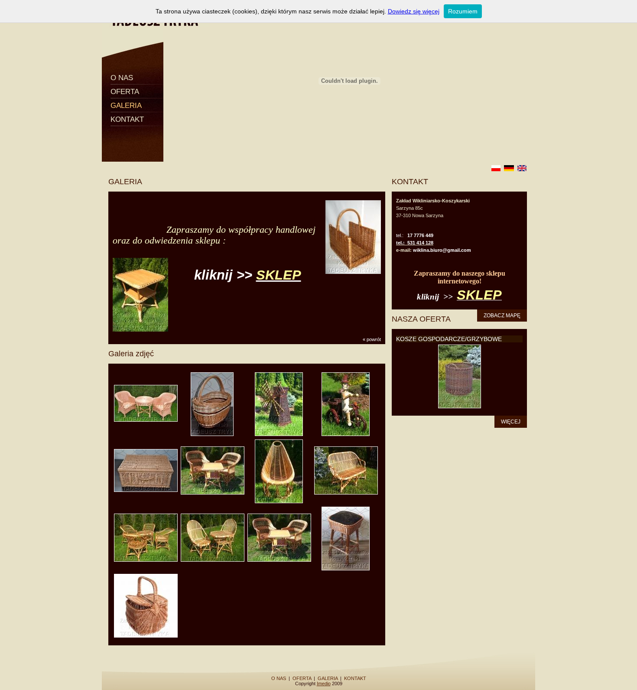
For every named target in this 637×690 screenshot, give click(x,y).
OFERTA (124, 92)
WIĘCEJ (510, 422)
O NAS (121, 78)
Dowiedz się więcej (413, 11)
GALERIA (126, 105)
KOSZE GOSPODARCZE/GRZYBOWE (449, 338)
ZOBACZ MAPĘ (502, 315)
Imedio (324, 683)
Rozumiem (463, 11)
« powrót (372, 339)
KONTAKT (127, 119)
